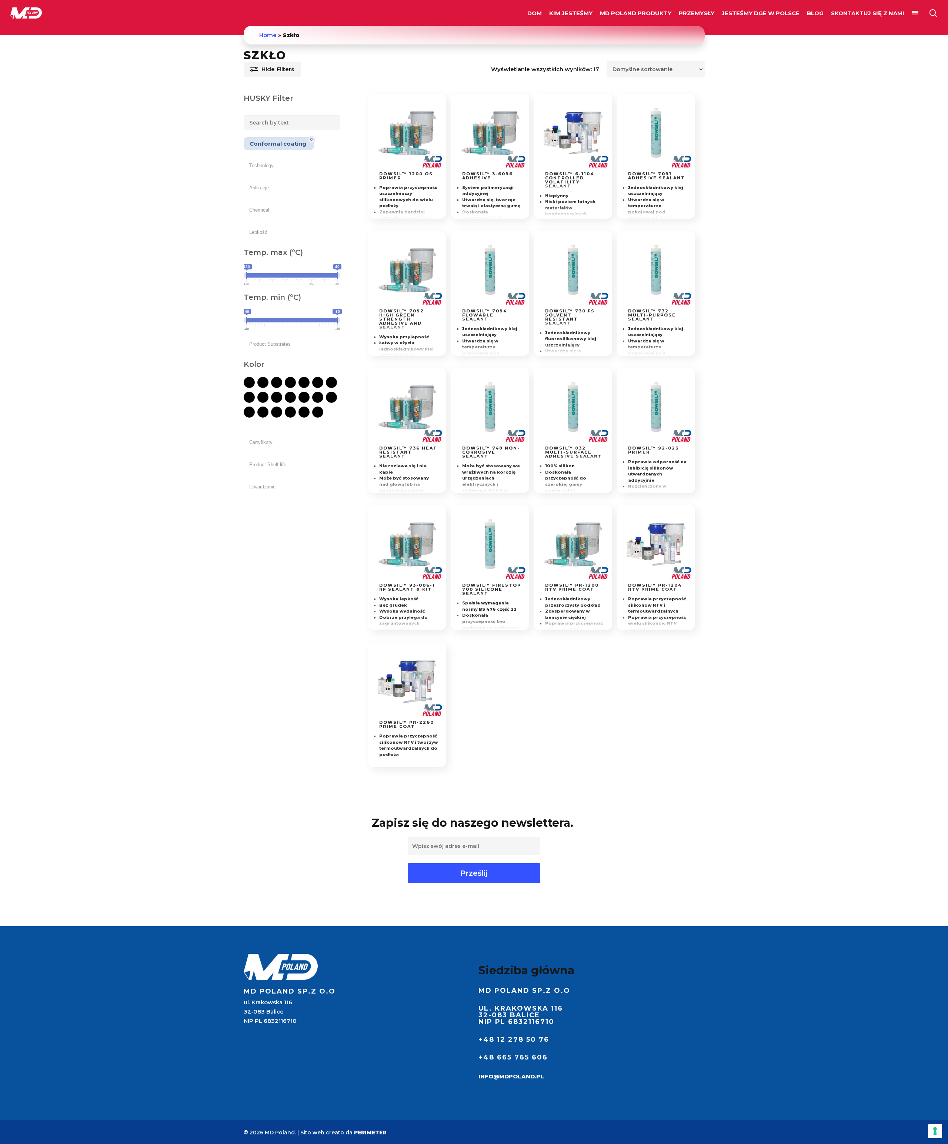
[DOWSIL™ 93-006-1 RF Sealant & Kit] (407, 544)
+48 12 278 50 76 (513, 1039)
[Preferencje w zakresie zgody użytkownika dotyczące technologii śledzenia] (935, 1131)
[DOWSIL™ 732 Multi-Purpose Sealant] (656, 270)
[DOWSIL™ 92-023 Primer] (656, 407)
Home (268, 35)
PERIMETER (370, 1132)
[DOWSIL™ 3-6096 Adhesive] (490, 133)
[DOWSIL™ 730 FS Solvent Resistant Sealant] (573, 270)
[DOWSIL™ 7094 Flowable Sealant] (490, 270)
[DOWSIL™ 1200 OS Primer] (407, 133)
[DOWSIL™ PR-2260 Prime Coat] (407, 682)
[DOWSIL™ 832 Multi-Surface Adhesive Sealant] (573, 407)
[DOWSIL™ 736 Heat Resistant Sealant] (407, 407)
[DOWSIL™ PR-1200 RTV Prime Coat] (573, 544)
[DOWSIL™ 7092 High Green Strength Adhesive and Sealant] (407, 270)
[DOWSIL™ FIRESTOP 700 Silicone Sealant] (490, 544)
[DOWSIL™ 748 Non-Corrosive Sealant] (490, 407)
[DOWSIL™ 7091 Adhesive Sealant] (656, 133)
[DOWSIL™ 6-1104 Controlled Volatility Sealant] (573, 133)
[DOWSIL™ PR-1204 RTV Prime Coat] (656, 544)
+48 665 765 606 (513, 1057)
